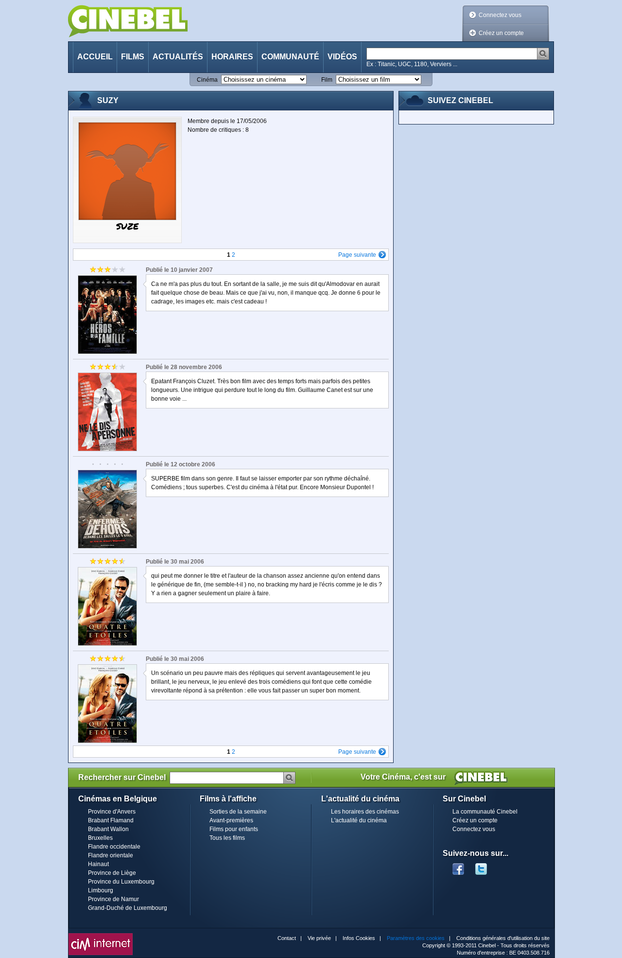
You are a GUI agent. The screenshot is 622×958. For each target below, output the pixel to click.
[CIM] (101, 936)
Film (326, 79)
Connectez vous (500, 15)
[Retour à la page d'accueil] (128, 21)
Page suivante (357, 254)
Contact (286, 938)
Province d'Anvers (112, 811)
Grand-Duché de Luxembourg (127, 908)
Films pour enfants (233, 829)
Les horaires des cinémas (365, 811)
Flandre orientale (110, 855)
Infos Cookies (359, 938)
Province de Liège (112, 872)
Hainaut (98, 864)
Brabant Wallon (108, 829)
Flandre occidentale (114, 846)
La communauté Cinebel (485, 811)
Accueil (95, 57)
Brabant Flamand (111, 820)
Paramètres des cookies (416, 938)
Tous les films (227, 837)
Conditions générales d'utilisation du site (503, 938)
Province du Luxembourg (121, 881)
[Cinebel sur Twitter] (486, 866)
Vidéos (342, 57)
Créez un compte (501, 33)
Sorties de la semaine (238, 811)
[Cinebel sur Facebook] (458, 866)
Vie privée (319, 938)
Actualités (178, 57)
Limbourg (100, 890)
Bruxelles (100, 837)
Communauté (290, 57)
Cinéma (207, 79)
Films (132, 57)
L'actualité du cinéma (359, 820)
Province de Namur (113, 899)
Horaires (232, 57)
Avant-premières (231, 820)
